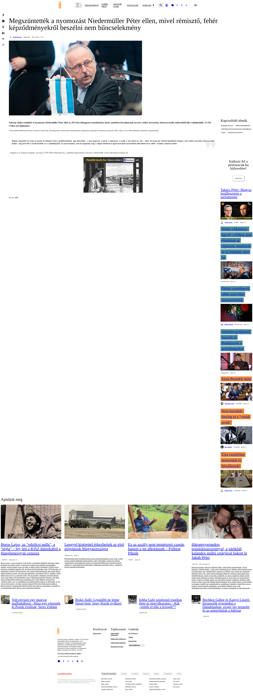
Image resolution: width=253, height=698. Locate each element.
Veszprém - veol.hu (177, 684)
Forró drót (105, 5)
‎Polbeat (131, 559)
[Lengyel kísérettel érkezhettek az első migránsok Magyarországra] (94, 522)
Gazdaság (135, 674)
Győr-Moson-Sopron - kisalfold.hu (133, 684)
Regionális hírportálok (109, 674)
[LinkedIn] (3, 32)
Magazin (146, 674)
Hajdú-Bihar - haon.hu (130, 686)
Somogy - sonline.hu (154, 686)
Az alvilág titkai (17, 612)
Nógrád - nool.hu (153, 684)
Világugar (132, 5)
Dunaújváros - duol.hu (130, 678)
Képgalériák (132, 641)
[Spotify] (77, 661)
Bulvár (156, 674)
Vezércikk (239, 403)
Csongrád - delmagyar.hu (107, 689)
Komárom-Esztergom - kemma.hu (157, 681)
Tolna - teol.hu (176, 678)
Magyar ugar (117, 5)
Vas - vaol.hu (176, 681)
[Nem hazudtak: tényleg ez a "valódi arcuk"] (236, 435)
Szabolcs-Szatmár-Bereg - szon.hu (157, 689)
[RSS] (186, 5)
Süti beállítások (134, 645)
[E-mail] (3, 38)
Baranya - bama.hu (105, 681)
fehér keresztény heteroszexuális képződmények (236, 129)
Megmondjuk (92, 5)
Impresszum (97, 633)
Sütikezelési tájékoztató (118, 639)
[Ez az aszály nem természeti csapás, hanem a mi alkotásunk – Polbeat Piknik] (158, 522)
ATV (16, 198)
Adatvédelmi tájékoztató (115, 634)
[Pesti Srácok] (66, 5)
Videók (130, 637)
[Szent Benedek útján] (236, 392)
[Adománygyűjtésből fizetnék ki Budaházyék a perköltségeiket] (236, 362)
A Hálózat (4, 559)
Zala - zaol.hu (176, 686)
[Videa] (172, 5)
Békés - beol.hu (105, 684)
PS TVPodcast (133, 633)
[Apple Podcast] (82, 661)
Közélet (123, 674)
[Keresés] (161, 5)
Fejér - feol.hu (128, 681)
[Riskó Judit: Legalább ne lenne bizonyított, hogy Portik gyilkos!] (68, 599)
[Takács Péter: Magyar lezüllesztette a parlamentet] (236, 211)
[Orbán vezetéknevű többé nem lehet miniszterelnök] (236, 313)
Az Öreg (236, 222)
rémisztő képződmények (243, 125)
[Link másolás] (3, 44)
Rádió (179, 674)
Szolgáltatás (168, 674)
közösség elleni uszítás (235, 132)
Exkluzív (195, 564)
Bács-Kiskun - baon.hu (106, 678)
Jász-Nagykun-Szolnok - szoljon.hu (157, 678)
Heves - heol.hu (129, 689)
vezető (223, 132)
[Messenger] (3, 21)
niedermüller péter (227, 125)
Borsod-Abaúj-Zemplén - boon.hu (109, 686)
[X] (181, 5)
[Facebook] (177, 5)
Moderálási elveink (117, 646)
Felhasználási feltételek (118, 643)
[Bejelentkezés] (166, 5)
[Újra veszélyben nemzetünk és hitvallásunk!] (236, 479)
